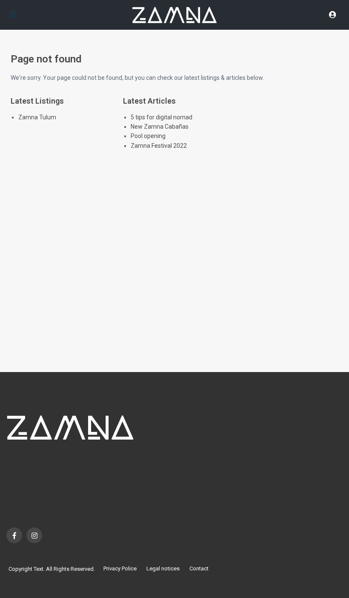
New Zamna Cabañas (160, 126)
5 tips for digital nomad (161, 117)
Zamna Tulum (37, 117)
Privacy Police (120, 568)
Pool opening (148, 136)
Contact (199, 568)
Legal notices (163, 568)
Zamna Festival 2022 (159, 145)
